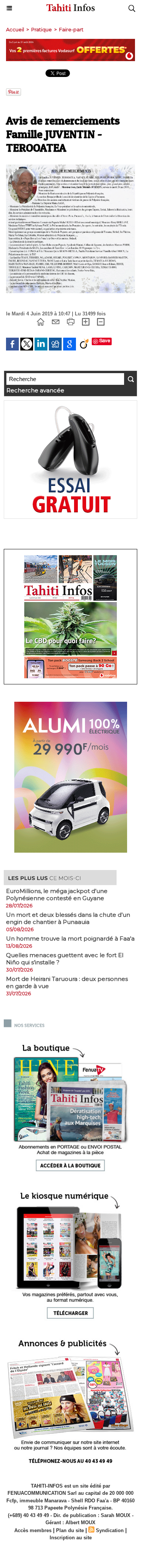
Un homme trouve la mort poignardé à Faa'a (70, 938)
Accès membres (33, 1530)
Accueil (15, 29)
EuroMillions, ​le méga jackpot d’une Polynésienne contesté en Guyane (57, 894)
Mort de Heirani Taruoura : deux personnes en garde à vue (67, 982)
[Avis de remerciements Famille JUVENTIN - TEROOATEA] (70, 167)
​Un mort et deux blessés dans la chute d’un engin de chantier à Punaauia (68, 918)
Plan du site (70, 1530)
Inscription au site (71, 1537)
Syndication (110, 1530)
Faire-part (71, 29)
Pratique (41, 29)
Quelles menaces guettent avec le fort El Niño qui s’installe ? (64, 959)
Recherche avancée (35, 390)
